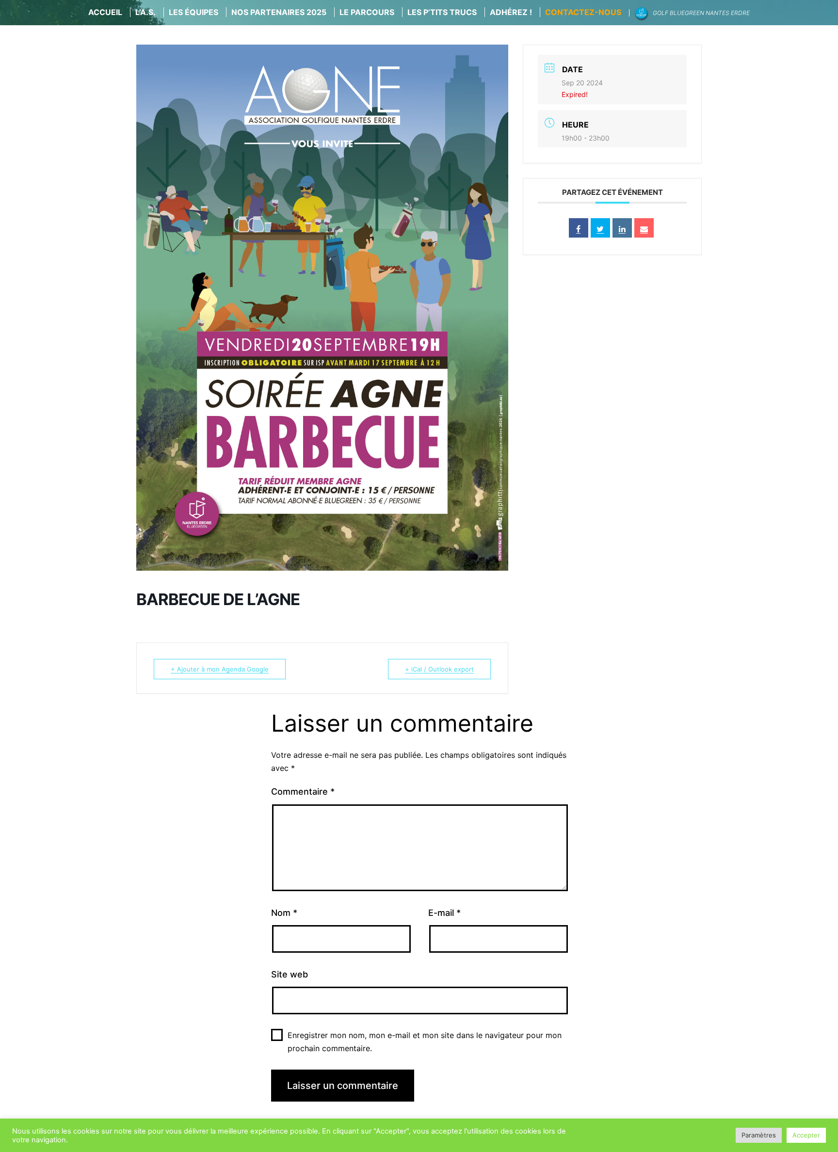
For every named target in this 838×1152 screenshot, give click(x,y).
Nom (284, 913)
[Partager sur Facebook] (578, 228)
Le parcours (366, 12)
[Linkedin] (622, 228)
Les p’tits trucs (442, 12)
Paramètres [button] (758, 1135)
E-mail (444, 913)
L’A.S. (145, 12)
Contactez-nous (583, 12)
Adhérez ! (511, 12)
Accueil (105, 12)
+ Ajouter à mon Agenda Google (220, 669)
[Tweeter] (600, 228)
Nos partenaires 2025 (278, 12)
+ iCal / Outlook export (439, 669)
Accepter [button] (806, 1135)
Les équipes (193, 12)
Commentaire (303, 791)
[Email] (644, 228)
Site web (289, 974)
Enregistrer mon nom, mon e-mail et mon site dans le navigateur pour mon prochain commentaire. (425, 1041)
